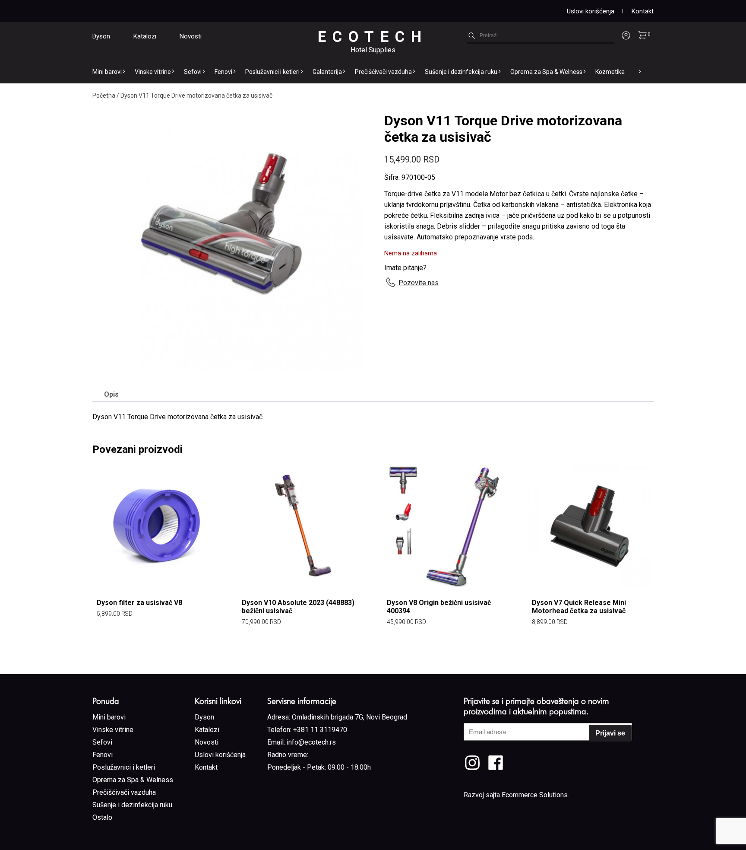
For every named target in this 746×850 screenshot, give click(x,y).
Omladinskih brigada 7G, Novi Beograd (349, 717)
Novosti (191, 36)
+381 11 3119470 (320, 730)
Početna (103, 95)
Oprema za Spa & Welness (546, 71)
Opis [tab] (111, 394)
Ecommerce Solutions (535, 795)
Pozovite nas (418, 283)
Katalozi (144, 36)
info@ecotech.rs (311, 742)
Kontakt (643, 11)
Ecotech (373, 37)
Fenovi (223, 71)
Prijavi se (610, 733)
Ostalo (102, 817)
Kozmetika (610, 71)
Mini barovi (107, 71)
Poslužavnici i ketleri (272, 71)
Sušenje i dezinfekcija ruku (461, 71)
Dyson (101, 36)
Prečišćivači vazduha (383, 71)
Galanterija (327, 71)
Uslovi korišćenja (590, 11)
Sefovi (193, 71)
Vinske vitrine (153, 71)
